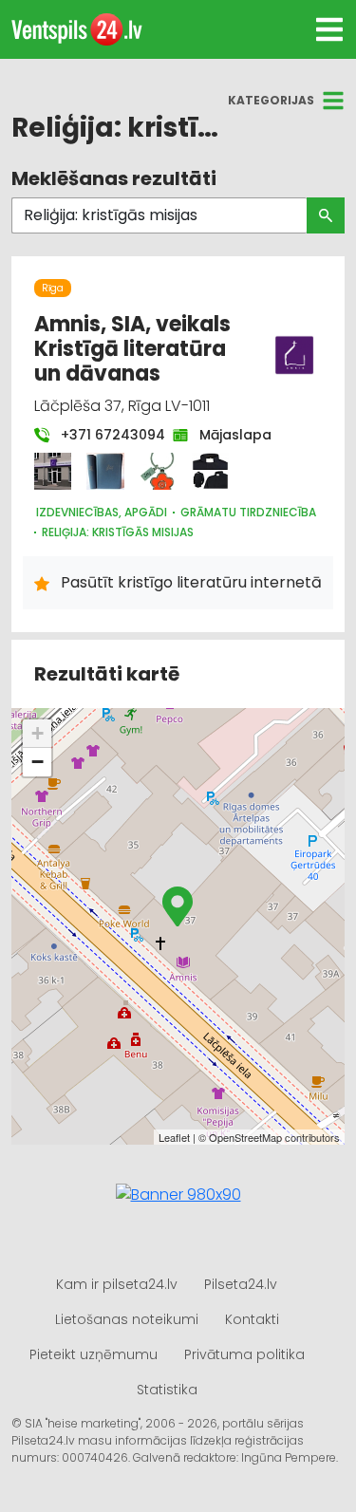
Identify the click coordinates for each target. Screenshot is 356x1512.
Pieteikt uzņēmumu (93, 1354)
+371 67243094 (103, 434)
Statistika (167, 1389)
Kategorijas (271, 100)
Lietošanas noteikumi (126, 1319)
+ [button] (37, 733)
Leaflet (174, 1137)
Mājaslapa (226, 434)
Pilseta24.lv (240, 1284)
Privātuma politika (244, 1354)
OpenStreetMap (245, 1137)
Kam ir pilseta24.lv (117, 1284)
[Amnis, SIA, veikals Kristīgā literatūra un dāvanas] (52, 471)
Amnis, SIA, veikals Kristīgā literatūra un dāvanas (132, 349)
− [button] (37, 762)
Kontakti (252, 1319)
